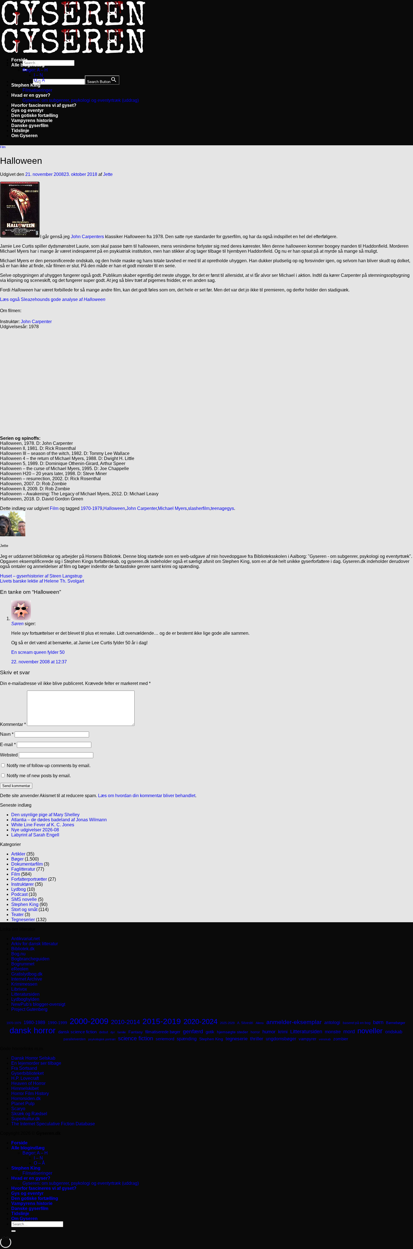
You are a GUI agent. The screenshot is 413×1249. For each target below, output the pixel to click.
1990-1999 (57, 1022)
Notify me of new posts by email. (39, 775)
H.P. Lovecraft (25, 1078)
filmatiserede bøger (162, 1031)
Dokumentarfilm (27, 864)
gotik (210, 1032)
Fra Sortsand (24, 1068)
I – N (38, 75)
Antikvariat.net (25, 938)
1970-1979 (91, 508)
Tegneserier (23, 919)
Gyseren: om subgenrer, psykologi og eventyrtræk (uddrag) (80, 100)
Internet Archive (26, 979)
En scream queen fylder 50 (38, 652)
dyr (112, 1032)
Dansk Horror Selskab (33, 1058)
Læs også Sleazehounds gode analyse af (52, 299)
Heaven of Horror (28, 1083)
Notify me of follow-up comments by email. (48, 765)
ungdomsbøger (281, 1038)
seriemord (165, 1038)
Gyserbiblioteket (27, 1073)
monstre (333, 1031)
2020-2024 (200, 1021)
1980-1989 (34, 1022)
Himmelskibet (24, 1088)
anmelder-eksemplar (294, 1022)
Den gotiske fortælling (34, 115)
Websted (9, 755)
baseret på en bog (357, 1023)
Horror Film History (30, 1093)
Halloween (114, 508)
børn (378, 1022)
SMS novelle (24, 899)
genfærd (193, 1031)
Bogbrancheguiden (30, 958)
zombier (340, 1038)
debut (103, 1032)
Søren (17, 623)
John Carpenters (88, 236)
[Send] (13, 1231)
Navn (6, 734)
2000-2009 (89, 1021)
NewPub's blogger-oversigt (38, 1004)
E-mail (8, 744)
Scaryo (18, 1108)
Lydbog (18, 889)
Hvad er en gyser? (30, 95)
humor (269, 1031)
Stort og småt (24, 909)
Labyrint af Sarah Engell (35, 834)
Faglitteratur (23, 869)
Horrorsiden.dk (26, 1098)
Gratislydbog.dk (26, 974)
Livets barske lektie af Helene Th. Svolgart (42, 581)
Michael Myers (172, 508)
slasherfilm (199, 508)
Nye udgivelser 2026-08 (35, 829)
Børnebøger (395, 1023)
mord (349, 1031)
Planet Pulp (23, 1103)
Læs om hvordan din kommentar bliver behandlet (146, 795)
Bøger (17, 859)
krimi (283, 1031)
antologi (332, 1022)
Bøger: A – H (35, 70)
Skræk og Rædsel (29, 1113)
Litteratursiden (25, 994)
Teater (17, 914)
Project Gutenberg (29, 1009)
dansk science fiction (77, 1031)
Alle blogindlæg (28, 65)
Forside (19, 59)
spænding (187, 1038)
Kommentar (13, 724)
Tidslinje (20, 130)
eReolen (19, 969)
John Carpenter (36, 321)
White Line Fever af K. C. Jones (42, 824)
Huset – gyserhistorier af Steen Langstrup (41, 576)
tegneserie (237, 1038)
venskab (325, 1039)
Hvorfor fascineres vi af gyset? (43, 105)
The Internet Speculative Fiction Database (53, 1123)
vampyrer (307, 1039)
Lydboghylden (25, 999)
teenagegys (222, 508)
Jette (108, 174)
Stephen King (25, 85)
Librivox (19, 989)
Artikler (18, 854)
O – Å (39, 80)
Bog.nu (18, 953)
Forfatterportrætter (29, 879)
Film (3, 147)
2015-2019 (161, 1021)
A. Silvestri (245, 1023)
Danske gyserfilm (29, 125)
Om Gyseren (24, 135)
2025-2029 (227, 1023)
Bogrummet (22, 964)
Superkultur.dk (25, 1118)
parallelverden (74, 1039)
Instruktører (22, 884)
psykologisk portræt (101, 1039)
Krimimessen (24, 984)
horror (255, 1032)
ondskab (393, 1031)
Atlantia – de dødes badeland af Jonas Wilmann (59, 819)
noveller (370, 1031)
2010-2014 (125, 1021)
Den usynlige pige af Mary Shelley (45, 814)
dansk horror (33, 1030)
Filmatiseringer (37, 90)
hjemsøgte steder (232, 1032)
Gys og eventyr (27, 110)
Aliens (260, 1023)
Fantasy (135, 1032)
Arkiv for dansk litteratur (34, 943)
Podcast (19, 894)
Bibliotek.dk (23, 948)
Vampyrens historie (32, 120)
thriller (256, 1038)
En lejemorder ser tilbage (36, 1063)
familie (121, 1032)
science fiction (135, 1038)
